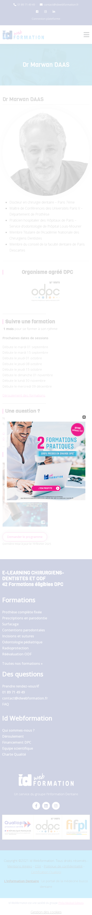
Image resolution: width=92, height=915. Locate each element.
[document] (46, 457)
